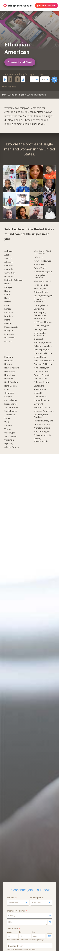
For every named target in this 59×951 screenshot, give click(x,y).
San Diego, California (43, 342)
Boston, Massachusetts (41, 440)
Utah (6, 422)
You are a (8, 74)
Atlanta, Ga (39, 264)
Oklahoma (9, 393)
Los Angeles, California (40, 276)
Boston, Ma (39, 386)
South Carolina (11, 407)
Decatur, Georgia (42, 424)
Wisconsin (9, 440)
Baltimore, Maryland (43, 346)
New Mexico (9, 375)
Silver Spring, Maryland (40, 300)
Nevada (8, 364)
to (41, 74)
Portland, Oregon (42, 400)
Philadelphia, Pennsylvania (40, 313)
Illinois (7, 298)
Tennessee (9, 415)
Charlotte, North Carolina (41, 416)
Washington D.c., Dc (43, 281)
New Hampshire (11, 368)
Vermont (8, 425)
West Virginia (10, 436)
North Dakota (10, 386)
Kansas (7, 309)
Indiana (7, 302)
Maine (7, 320)
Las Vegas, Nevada (43, 322)
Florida (7, 284)
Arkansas (8, 262)
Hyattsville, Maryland (43, 421)
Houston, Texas (41, 285)
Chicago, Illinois (41, 292)
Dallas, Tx (38, 257)
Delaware (8, 276)
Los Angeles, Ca (41, 305)
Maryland (8, 323)
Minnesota (9, 334)
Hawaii (7, 291)
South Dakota (10, 411)
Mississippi (9, 338)
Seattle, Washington (43, 296)
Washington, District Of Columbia (43, 252)
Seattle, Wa (39, 309)
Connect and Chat (20, 62)
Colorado (8, 269)
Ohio (6, 389)
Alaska (7, 255)
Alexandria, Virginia (43, 272)
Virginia (7, 429)
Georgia (8, 287)
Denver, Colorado (42, 375)
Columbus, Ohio (41, 371)
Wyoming (8, 443)
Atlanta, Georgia (11, 447)
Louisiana (8, 316)
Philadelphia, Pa (41, 350)
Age (32, 74)
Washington (10, 433)
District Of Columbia (13, 280)
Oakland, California (43, 353)
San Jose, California (43, 364)
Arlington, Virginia (42, 428)
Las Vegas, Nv (40, 329)
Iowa (6, 305)
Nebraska (8, 361)
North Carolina (11, 382)
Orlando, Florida (41, 382)
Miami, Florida (40, 357)
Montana (8, 357)
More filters (10, 86)
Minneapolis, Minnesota (40, 334)
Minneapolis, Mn (41, 368)
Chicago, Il (38, 339)
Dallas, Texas (40, 268)
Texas (7, 418)
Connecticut (9, 273)
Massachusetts (11, 327)
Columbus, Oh (40, 378)
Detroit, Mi (38, 404)
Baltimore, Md (40, 389)
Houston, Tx (39, 318)
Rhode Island (10, 404)
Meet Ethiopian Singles (13, 94)
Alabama (8, 251)
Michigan (8, 330)
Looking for (21, 74)
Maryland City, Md (42, 431)
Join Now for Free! (46, 5)
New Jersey (9, 371)
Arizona (7, 258)
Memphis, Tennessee (44, 411)
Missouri (8, 341)
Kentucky (8, 312)
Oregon (8, 396)
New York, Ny (40, 288)
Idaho (7, 294)
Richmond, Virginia (42, 435)
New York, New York (43, 261)
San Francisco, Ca (42, 407)
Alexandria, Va (40, 396)
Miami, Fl (38, 393)
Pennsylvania (10, 400)
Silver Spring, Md (41, 326)
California (8, 265)
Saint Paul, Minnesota (44, 361)
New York (8, 378)
